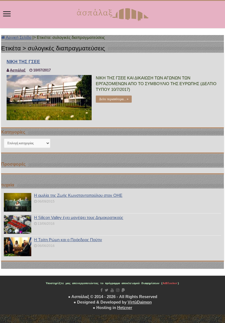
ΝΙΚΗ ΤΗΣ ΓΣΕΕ (23, 61)
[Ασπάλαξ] (112, 13)
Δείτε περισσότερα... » (113, 99)
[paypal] (123, 290)
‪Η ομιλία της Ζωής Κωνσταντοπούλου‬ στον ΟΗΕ (78, 195)
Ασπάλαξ (18, 70)
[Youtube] (112, 290)
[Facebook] (101, 290)
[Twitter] (106, 290)
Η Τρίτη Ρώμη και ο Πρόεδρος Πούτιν (68, 239)
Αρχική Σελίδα (18, 37)
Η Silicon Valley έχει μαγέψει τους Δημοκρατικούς (78, 217)
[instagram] (118, 290)
